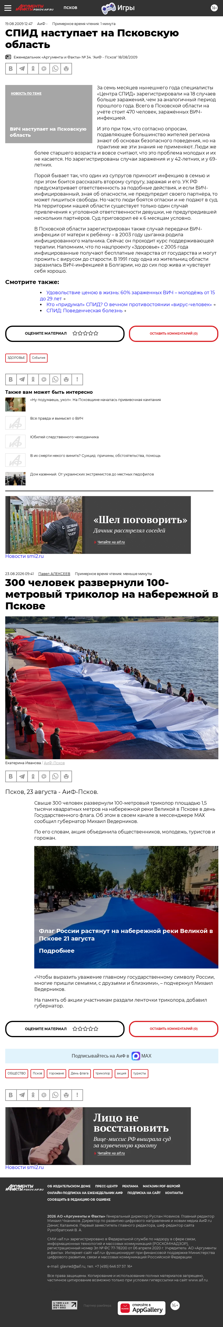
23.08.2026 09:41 (19, 574)
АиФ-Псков (54, 763)
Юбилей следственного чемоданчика (64, 437)
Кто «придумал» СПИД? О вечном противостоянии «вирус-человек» (129, 304)
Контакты (174, 1193)
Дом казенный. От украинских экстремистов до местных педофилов (92, 474)
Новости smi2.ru (24, 556)
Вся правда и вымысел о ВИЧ (56, 418)
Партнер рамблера (97, 1305)
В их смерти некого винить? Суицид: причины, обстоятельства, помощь (95, 455)
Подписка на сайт (144, 1193)
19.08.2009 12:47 (19, 24)
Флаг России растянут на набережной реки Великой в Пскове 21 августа (126, 934)
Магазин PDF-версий (161, 1186)
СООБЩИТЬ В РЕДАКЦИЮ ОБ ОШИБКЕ (79, 1200)
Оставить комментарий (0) (174, 334)
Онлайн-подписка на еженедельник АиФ (85, 1193)
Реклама (130, 1186)
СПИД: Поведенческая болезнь (84, 310)
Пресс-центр (106, 1186)
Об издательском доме (69, 1186)
